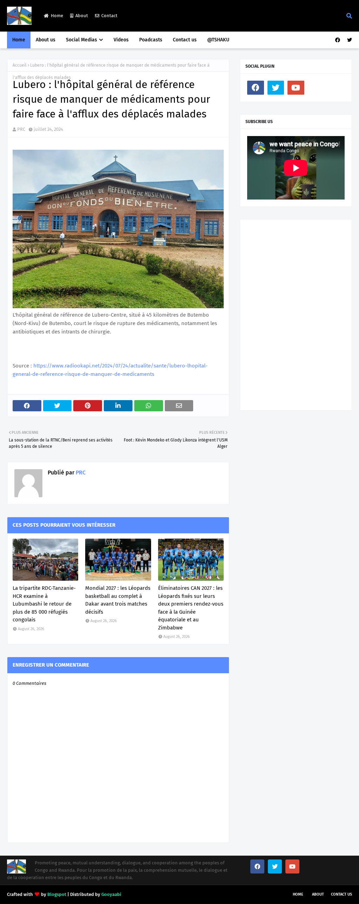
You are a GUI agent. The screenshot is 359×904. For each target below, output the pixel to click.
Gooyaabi (111, 894)
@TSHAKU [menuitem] (218, 40)
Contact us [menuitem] (185, 40)
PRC (21, 129)
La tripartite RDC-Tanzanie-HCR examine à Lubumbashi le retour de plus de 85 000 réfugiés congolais (44, 604)
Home (57, 15)
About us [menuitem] (45, 40)
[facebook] (337, 40)
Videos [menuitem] (121, 40)
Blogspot (56, 894)
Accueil (20, 65)
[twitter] (348, 40)
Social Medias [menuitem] (81, 40)
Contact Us (341, 894)
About (81, 15)
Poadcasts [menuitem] (150, 40)
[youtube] (295, 88)
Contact (109, 15)
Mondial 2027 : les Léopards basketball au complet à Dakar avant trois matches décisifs (117, 600)
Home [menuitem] (18, 40)
